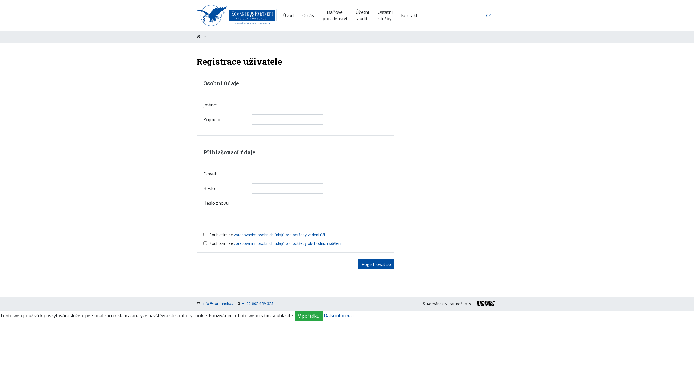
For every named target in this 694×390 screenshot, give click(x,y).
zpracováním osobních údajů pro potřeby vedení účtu (281, 234)
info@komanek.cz (218, 303)
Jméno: (210, 105)
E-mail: (210, 174)
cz (488, 15)
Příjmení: (212, 119)
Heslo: (209, 188)
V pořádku (308, 316)
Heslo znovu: (216, 203)
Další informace (340, 316)
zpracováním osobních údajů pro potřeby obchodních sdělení (287, 243)
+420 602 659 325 (258, 303)
